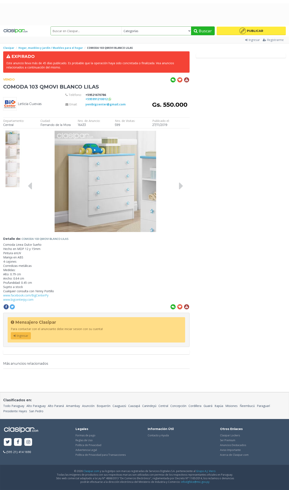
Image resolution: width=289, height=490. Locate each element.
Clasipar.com (91, 471)
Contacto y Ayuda (158, 435)
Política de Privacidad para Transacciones (101, 455)
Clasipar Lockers (230, 435)
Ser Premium (227, 440)
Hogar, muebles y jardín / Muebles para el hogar (50, 48)
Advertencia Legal (86, 450)
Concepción (178, 406)
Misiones (231, 406)
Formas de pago (85, 435)
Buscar (205, 31)
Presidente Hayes (15, 411)
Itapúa (219, 406)
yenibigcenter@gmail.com (105, 104)
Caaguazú (119, 406)
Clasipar (8, 48)
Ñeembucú (247, 406)
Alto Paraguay (36, 406)
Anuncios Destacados (233, 445)
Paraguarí (263, 406)
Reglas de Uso (84, 440)
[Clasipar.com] (15, 31)
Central (163, 406)
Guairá (208, 406)
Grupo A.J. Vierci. (206, 471)
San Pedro (36, 411)
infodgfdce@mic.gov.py (195, 482)
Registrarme (275, 40)
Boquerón (103, 406)
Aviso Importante (230, 450)
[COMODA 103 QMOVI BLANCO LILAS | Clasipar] (12, 133)
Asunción (88, 406)
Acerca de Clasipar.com (234, 455)
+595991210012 (97, 99)
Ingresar (254, 40)
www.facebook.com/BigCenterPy (25, 295)
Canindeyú (149, 406)
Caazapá (134, 406)
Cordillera (195, 406)
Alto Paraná (56, 406)
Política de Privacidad (88, 445)
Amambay (73, 406)
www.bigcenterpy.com (18, 300)
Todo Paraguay (13, 406)
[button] (251, 31)
